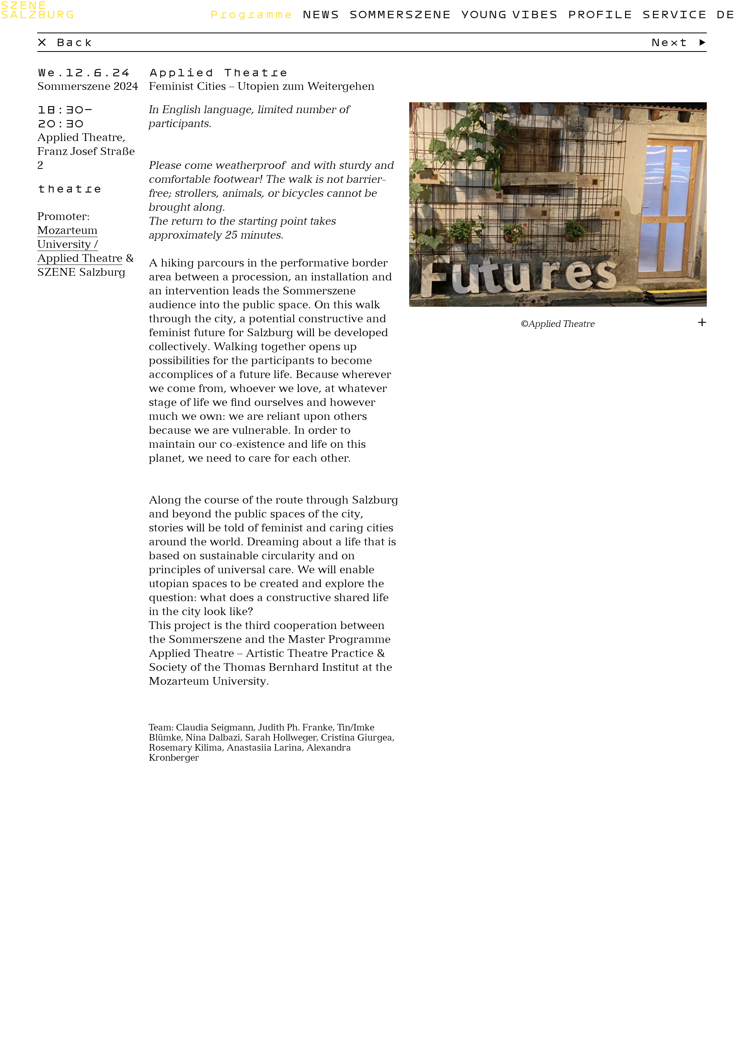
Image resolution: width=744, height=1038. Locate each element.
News (320, 14)
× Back (65, 42)
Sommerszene (400, 14)
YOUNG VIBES (509, 14)
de (725, 14)
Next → (679, 42)
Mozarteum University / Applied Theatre (79, 244)
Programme (251, 14)
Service (674, 14)
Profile (599, 14)
